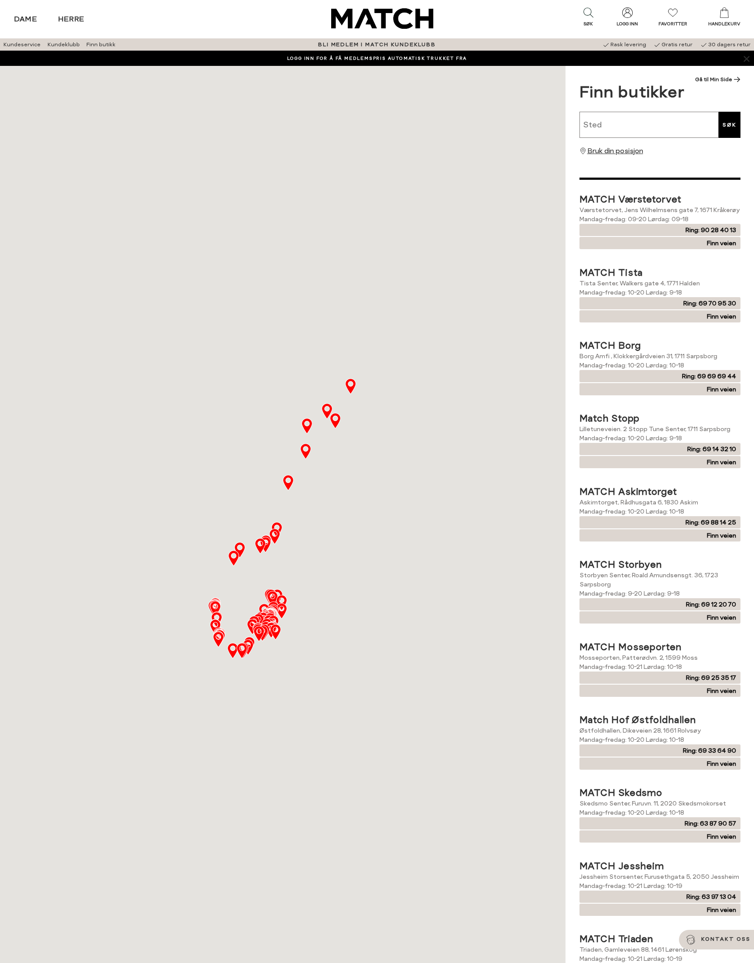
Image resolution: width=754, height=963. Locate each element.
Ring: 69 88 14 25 (710, 522)
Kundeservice (22, 44)
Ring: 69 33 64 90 (709, 750)
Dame (26, 19)
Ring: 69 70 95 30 (709, 303)
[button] (588, 19)
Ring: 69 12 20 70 (711, 604)
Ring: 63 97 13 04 (711, 897)
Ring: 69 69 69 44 (709, 376)
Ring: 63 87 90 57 (710, 823)
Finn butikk (101, 44)
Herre (71, 19)
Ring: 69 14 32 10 (711, 449)
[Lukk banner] (746, 58)
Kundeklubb (64, 44)
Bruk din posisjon (615, 150)
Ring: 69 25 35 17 (711, 678)
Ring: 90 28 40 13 (710, 230)
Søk (730, 124)
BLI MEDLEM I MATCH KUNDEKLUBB (376, 44)
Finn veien (721, 243)
